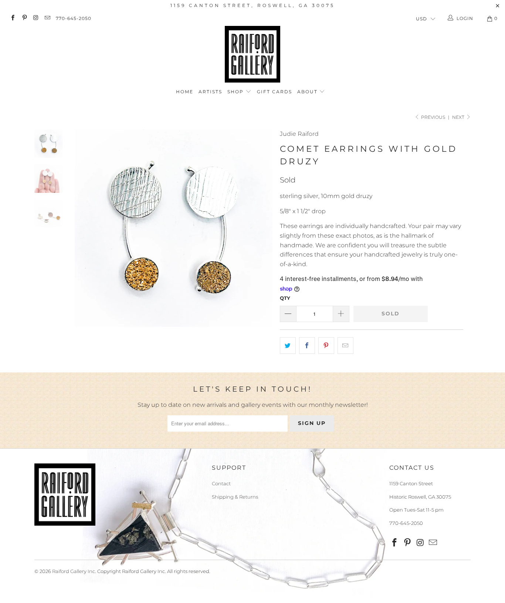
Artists (210, 91)
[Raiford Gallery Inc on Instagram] (36, 18)
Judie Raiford (299, 133)
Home (184, 91)
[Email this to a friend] (345, 345)
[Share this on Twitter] (288, 345)
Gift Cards (274, 91)
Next (458, 117)
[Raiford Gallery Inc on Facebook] (12, 18)
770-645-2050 (73, 18)
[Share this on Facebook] (307, 345)
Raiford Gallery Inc (73, 571)
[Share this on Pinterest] (326, 345)
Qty (285, 298)
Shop (236, 91)
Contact (221, 483)
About (308, 91)
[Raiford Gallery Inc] (252, 54)
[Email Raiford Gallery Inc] (47, 18)
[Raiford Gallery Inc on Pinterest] (24, 18)
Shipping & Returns (235, 497)
